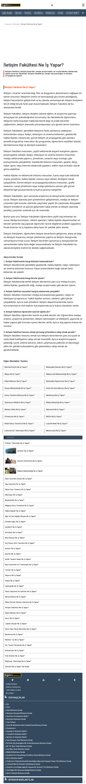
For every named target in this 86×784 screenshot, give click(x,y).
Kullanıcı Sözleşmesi (13, 687)
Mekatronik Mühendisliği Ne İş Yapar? (61, 374)
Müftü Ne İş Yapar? (54, 416)
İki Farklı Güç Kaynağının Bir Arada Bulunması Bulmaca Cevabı (28, 743)
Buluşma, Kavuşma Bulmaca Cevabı (19, 713)
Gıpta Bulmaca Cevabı (14, 710)
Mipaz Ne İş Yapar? (12, 374)
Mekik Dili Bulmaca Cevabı (15, 752)
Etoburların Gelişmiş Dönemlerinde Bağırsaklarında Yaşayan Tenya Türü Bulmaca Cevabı (38, 761)
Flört (8, 707)
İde (7, 704)
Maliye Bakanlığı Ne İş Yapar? (58, 402)
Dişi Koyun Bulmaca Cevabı (16, 719)
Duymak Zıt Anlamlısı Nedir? (16, 731)
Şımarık (18, 13)
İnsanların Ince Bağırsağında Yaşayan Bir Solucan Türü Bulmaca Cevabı (32, 767)
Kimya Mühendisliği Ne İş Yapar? (18, 388)
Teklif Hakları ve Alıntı (13, 690)
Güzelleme (38, 13)
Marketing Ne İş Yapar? (55, 395)
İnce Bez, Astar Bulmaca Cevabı (17, 749)
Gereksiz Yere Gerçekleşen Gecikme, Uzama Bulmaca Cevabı (28, 755)
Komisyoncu (10, 728)
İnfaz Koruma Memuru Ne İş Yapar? (60, 388)
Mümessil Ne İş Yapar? (55, 409)
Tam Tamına (10, 722)
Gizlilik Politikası (11, 684)
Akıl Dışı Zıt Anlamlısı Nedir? (16, 737)
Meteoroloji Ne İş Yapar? (56, 431)
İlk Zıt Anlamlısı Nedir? (14, 758)
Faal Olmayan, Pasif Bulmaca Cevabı (19, 740)
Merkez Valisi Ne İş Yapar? (15, 409)
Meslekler (16, 24)
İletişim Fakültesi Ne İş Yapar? (31, 24)
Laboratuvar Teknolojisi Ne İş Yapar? (20, 431)
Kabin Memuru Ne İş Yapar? (16, 381)
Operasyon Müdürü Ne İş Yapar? (18, 402)
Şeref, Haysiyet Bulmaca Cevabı (18, 773)
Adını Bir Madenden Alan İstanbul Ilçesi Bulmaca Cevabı (26, 725)
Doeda (60, 13)
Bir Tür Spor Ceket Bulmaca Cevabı (19, 746)
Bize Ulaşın (10, 693)
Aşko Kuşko (7, 13)
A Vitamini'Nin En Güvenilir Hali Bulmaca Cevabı (23, 764)
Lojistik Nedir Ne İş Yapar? (57, 424)
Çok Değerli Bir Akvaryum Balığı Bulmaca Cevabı (23, 770)
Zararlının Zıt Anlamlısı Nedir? (17, 716)
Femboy (28, 13)
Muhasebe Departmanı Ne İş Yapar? (60, 381)
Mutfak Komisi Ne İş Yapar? (16, 367)
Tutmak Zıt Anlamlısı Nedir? (16, 734)
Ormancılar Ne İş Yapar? (14, 416)
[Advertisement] (43, 45)
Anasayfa (8, 24)
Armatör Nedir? (72, 13)
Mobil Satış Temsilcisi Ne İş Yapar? (19, 424)
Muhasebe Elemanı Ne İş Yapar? (59, 367)
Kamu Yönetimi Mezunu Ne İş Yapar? (20, 395)
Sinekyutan (50, 13)
